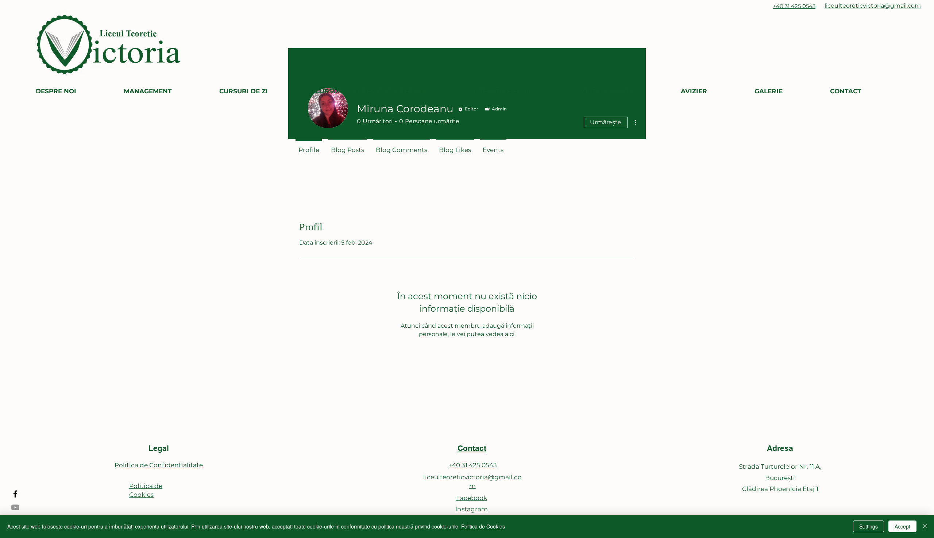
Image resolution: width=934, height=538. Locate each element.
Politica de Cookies (483, 526)
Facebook (471, 498)
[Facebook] (15, 494)
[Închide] (925, 526)
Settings (868, 526)
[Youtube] (15, 507)
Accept (902, 526)
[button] (74, 91)
